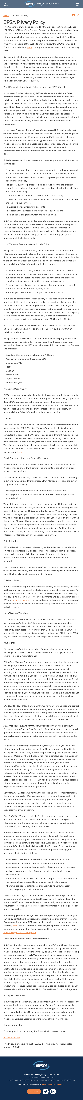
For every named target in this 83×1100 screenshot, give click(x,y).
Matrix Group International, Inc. (53, 1084)
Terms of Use (54, 1075)
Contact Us (28, 1075)
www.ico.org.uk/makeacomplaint (19, 932)
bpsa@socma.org (20, 600)
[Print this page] (73, 15)
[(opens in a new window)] (46, 1091)
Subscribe (34, 1091)
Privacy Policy (40, 1075)
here (29, 47)
